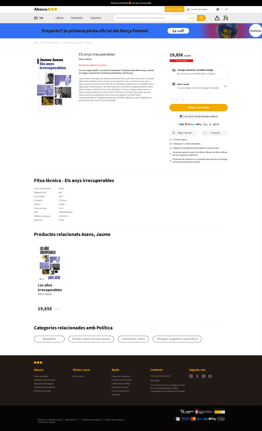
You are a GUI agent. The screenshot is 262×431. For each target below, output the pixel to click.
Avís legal (116, 394)
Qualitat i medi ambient (44, 380)
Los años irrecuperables (50, 287)
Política (89, 42)
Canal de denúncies (120, 390)
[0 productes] (225, 19)
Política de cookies (120, 387)
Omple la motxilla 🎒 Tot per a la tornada (131, 2)
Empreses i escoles (42, 390)
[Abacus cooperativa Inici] (46, 10)
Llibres (60, 17)
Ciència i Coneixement (51, 42)
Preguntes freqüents (121, 376)
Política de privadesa (121, 383)
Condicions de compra (122, 380)
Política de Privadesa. (175, 391)
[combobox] (146, 18)
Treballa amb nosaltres (44, 387)
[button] (217, 18)
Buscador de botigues (44, 383)
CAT (222, 9)
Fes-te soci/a (78, 376)
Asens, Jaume (85, 59)
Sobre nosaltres (41, 376)
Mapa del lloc (71, 419)
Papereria (77, 17)
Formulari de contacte (160, 376)
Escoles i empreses (174, 9)
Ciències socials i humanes (72, 42)
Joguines (95, 17)
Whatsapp (155, 380)
